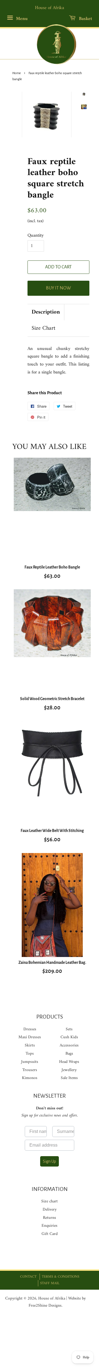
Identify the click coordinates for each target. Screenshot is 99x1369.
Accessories (69, 1045)
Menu (21, 19)
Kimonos (29, 1078)
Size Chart (43, 328)
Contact (28, 1277)
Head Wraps (69, 1062)
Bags (69, 1053)
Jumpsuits (29, 1062)
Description (46, 312)
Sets (69, 1029)
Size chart (49, 1201)
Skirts (30, 1045)
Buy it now (58, 288)
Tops (30, 1053)
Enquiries (49, 1225)
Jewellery (69, 1070)
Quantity (36, 236)
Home (16, 73)
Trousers (29, 1070)
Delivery (50, 1209)
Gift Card (50, 1234)
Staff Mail (49, 1283)
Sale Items (69, 1078)
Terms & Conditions (60, 1277)
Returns (49, 1218)
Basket (85, 19)
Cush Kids (69, 1037)
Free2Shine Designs (45, 1305)
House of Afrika (51, 1298)
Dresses (29, 1029)
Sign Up (49, 1161)
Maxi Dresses (29, 1037)
